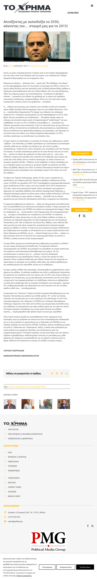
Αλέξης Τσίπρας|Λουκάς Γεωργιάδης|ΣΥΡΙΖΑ (27, 386)
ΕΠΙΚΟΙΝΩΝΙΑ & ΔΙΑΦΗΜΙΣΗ (20, 438)
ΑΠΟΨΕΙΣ (12, 491)
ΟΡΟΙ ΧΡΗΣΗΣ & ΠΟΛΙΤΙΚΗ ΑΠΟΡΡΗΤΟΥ (25, 434)
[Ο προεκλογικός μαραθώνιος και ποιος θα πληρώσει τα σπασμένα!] (10, 404)
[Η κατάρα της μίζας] (45, 404)
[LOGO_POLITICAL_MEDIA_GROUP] (48, 533)
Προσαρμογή (47, 567)
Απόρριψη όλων (66, 567)
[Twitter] (84, 215)
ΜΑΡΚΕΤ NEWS (14, 487)
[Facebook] (79, 215)
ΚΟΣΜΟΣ (12, 482)
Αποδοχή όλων (85, 567)
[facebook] (88, 526)
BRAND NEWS (14, 496)
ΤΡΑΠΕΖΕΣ (12, 466)
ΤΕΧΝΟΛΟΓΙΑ (14, 478)
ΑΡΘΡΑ (32, 66)
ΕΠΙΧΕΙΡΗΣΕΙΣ (14, 470)
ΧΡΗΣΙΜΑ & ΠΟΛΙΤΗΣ (17, 457)
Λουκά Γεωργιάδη (41, 66)
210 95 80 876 (14, 517)
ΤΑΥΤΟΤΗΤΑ (13, 429)
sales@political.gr (15, 521)
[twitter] (92, 526)
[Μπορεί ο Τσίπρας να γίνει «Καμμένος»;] (28, 404)
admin (10, 66)
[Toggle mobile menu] (92, 5)
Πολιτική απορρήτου (24, 576)
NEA (10, 452)
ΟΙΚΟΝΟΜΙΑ (13, 461)
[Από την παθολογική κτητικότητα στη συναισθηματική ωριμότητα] (63, 404)
